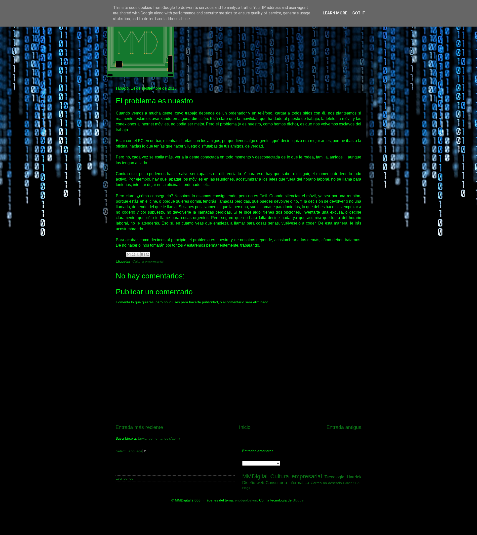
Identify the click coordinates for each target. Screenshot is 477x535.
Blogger (299, 500)
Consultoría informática (287, 482)
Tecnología (334, 476)
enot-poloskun (246, 500)
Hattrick (354, 476)
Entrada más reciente (139, 427)
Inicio (244, 427)
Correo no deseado (326, 483)
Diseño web (253, 482)
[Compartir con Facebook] (142, 254)
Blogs (246, 488)
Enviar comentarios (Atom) (159, 438)
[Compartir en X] (138, 254)
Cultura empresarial (147, 261)
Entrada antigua (343, 427)
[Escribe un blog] (133, 254)
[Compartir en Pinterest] (147, 254)
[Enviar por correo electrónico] (128, 254)
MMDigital (255, 476)
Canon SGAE (352, 483)
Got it (358, 13)
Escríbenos (124, 478)
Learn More (335, 13)
